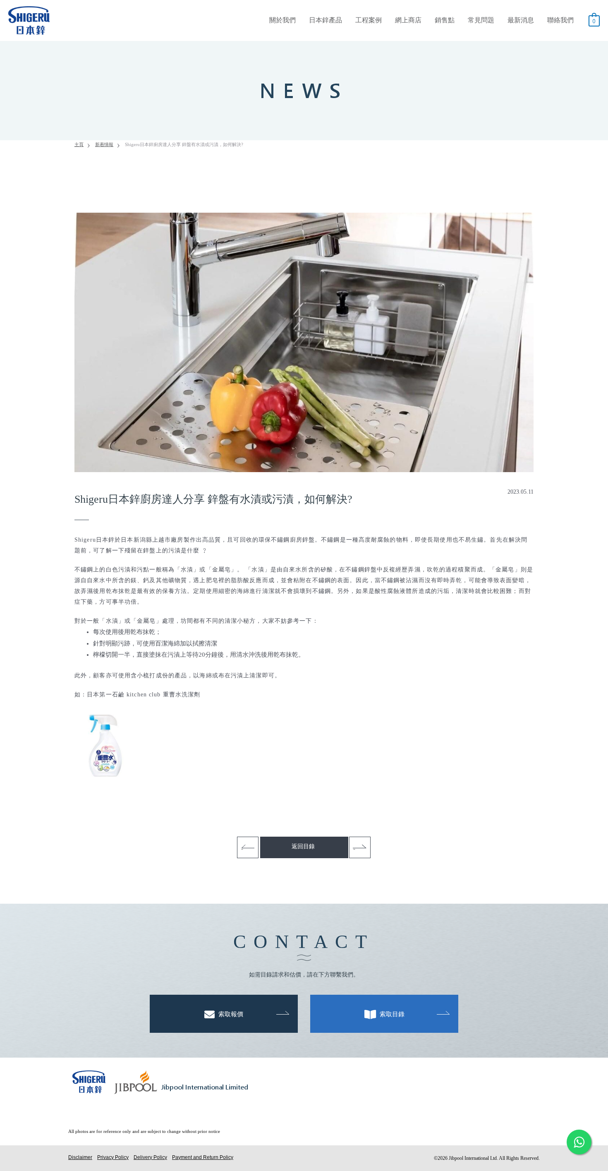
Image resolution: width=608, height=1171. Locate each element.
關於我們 (282, 20)
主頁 (79, 144)
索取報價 (230, 1014)
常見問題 (481, 20)
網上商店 (408, 20)
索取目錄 (391, 1014)
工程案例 (368, 20)
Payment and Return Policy (202, 1157)
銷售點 (445, 20)
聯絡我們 (560, 20)
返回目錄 (303, 846)
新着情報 (104, 144)
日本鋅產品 (325, 20)
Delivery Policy (150, 1157)
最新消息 (520, 20)
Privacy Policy (113, 1157)
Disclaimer (80, 1157)
